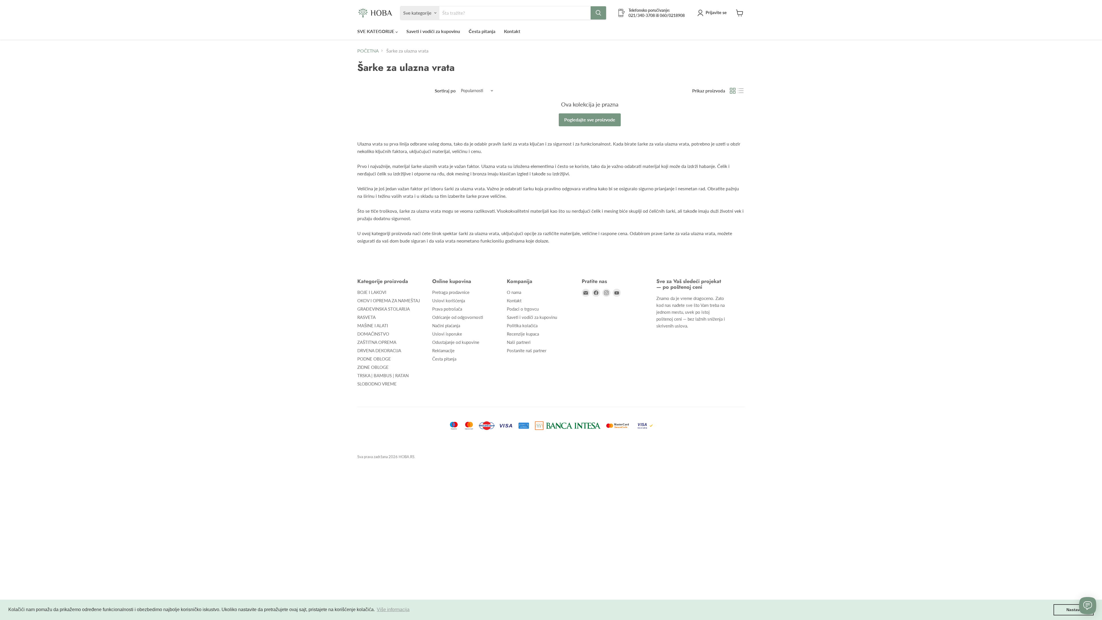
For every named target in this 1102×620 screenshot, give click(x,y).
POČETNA (368, 50)
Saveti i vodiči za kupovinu (433, 31)
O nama (514, 292)
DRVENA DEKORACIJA (379, 350)
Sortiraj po (445, 90)
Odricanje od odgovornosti (457, 317)
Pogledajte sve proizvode (589, 119)
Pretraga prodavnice (450, 292)
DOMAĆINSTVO (373, 333)
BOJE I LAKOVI (371, 292)
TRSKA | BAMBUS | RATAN (383, 375)
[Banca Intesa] (568, 425)
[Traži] (598, 13)
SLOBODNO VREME (377, 383)
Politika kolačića (522, 325)
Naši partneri (519, 342)
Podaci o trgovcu (523, 308)
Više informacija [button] (393, 609)
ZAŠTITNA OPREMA (376, 342)
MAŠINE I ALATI (372, 325)
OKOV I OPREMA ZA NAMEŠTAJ (388, 300)
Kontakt (512, 31)
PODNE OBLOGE (374, 358)
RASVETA (366, 317)
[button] (713, 12)
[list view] (741, 91)
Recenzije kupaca (523, 333)
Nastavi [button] (1073, 609)
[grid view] (733, 91)
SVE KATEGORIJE (376, 31)
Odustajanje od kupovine (455, 342)
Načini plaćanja (446, 325)
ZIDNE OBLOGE (373, 367)
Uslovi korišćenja (448, 300)
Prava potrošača (447, 308)
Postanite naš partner (526, 350)
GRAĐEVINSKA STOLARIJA (383, 308)
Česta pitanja (482, 31)
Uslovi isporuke (447, 333)
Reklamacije (443, 350)
